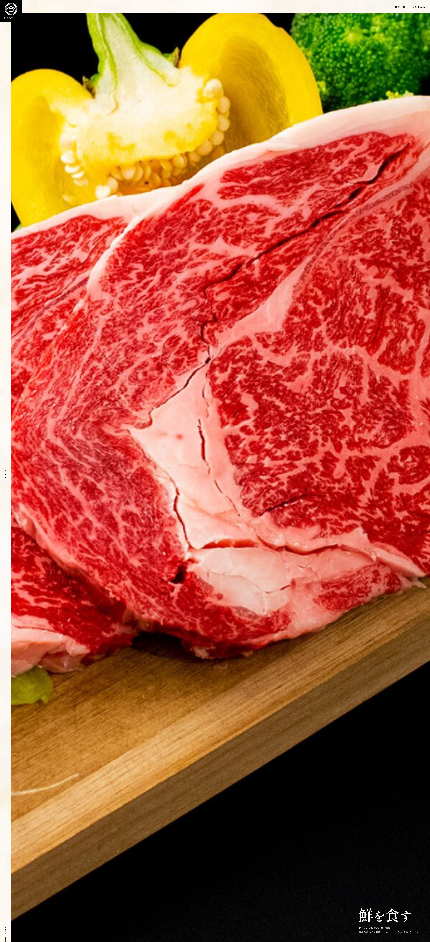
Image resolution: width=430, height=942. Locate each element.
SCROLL (5, 931)
